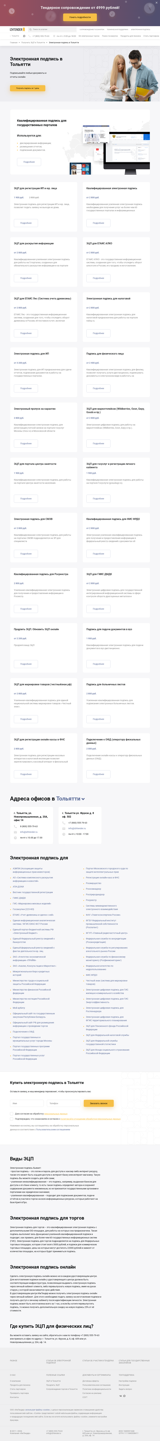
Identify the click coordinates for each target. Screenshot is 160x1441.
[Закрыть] (156, 3)
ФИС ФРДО (91, 975)
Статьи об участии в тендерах (98, 1361)
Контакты (14, 1397)
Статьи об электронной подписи (58, 1362)
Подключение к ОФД (23, 1031)
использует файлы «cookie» (37, 1410)
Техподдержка (126, 1375)
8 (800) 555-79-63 (29, 826)
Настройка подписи (127, 1381)
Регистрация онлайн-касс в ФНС (102, 877)
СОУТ (84, 1397)
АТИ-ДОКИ (18, 886)
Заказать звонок (99, 1103)
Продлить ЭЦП (53, 1385)
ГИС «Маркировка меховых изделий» (32, 903)
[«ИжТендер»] (17, 29)
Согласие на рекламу (91, 1393)
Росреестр (91, 900)
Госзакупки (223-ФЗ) (23, 909)
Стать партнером (151, 36)
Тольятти (15, 36)
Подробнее (29, 162)
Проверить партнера (19, 1393)
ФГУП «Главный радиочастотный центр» (107, 933)
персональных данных (56, 1113)
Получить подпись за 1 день (27, 88)
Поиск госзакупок (110, 36)
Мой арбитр (19, 1008)
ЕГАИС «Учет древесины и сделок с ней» (33, 915)
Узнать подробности (80, 17)
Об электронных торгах (89, 36)
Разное (13, 1361)
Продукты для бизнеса (130, 36)
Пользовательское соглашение (96, 1385)
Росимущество (93, 883)
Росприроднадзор (95, 894)
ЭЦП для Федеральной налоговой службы (107, 1035)
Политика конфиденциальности (96, 1389)
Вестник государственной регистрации (33, 892)
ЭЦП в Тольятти (53, 1381)
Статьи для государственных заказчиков (134, 1362)
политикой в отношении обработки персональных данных (91, 1119)
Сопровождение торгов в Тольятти (62, 1389)
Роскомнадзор (93, 889)
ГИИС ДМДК (19, 898)
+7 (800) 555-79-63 (77, 823)
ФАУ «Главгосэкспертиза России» (103, 915)
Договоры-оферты (90, 1381)
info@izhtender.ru (29, 832)
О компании (15, 1381)
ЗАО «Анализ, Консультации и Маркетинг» (34, 966)
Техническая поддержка (117, 29)
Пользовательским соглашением (53, 1129)
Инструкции (124, 1385)
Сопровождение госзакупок (92, 29)
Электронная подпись (140, 29)
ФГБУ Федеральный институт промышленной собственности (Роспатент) (102, 924)
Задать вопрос (125, 1389)
